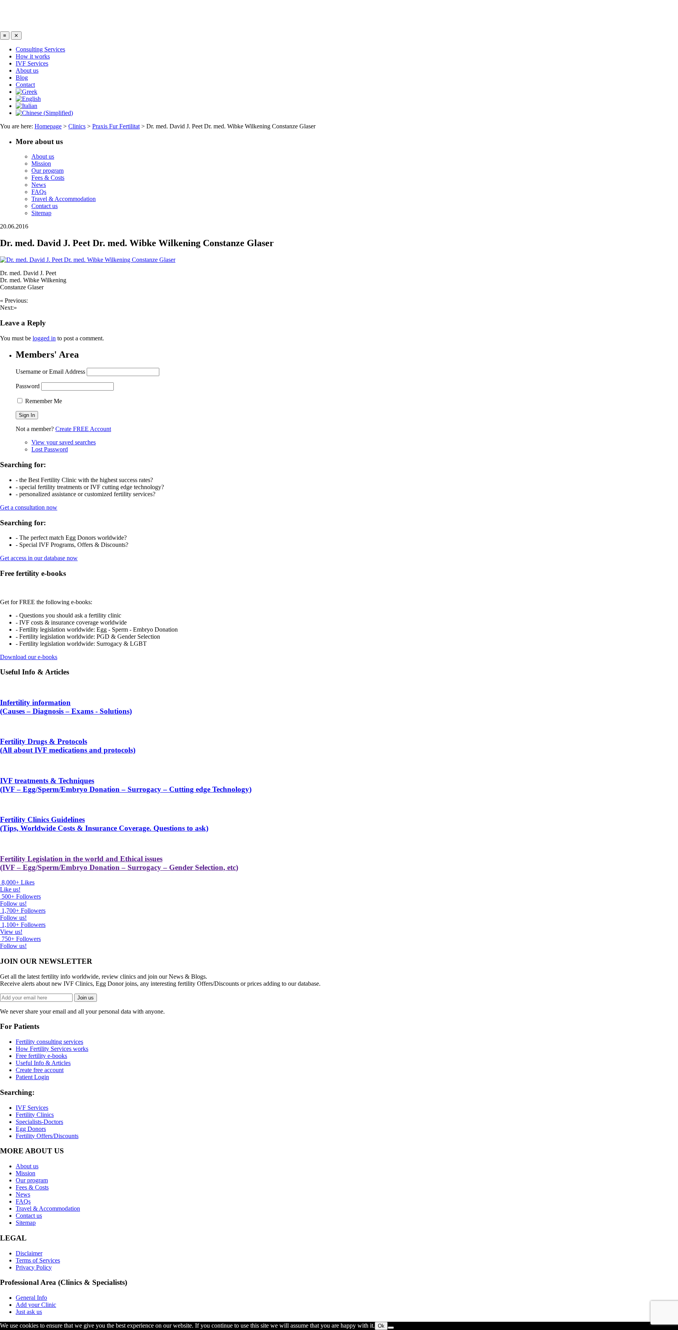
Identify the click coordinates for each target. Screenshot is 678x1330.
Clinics (77, 126)
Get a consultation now (28, 507)
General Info (31, 1297)
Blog (22, 77)
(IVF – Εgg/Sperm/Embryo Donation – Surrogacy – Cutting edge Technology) (126, 784)
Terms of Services (38, 1260)
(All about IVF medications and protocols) (67, 745)
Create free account (40, 1070)
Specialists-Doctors (39, 1121)
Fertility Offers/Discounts (47, 1136)
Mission (41, 163)
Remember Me (43, 401)
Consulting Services (40, 49)
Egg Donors (31, 1128)
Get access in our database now (39, 558)
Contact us (44, 206)
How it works (33, 56)
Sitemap (41, 213)
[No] (391, 1327)
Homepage (48, 126)
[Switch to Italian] (26, 105)
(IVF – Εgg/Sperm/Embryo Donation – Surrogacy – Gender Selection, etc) (119, 863)
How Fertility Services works (52, 1048)
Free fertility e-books (41, 1055)
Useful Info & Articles (43, 1063)
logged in (44, 338)
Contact (25, 84)
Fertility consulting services (49, 1041)
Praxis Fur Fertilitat (116, 126)
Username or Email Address (50, 371)
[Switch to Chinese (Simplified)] (44, 113)
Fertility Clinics (35, 1114)
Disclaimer (29, 1253)
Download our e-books (28, 657)
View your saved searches (63, 442)
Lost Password (49, 449)
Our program (47, 170)
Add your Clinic (36, 1304)
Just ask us (29, 1311)
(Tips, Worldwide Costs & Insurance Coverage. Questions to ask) (104, 823)
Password (28, 386)
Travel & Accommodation (63, 198)
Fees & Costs (47, 177)
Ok (381, 1326)
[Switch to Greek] (26, 91)
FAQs (38, 191)
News (38, 184)
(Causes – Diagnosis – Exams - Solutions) (66, 706)
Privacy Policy (34, 1267)
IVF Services (32, 63)
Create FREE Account (83, 429)
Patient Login (32, 1077)
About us (27, 70)
